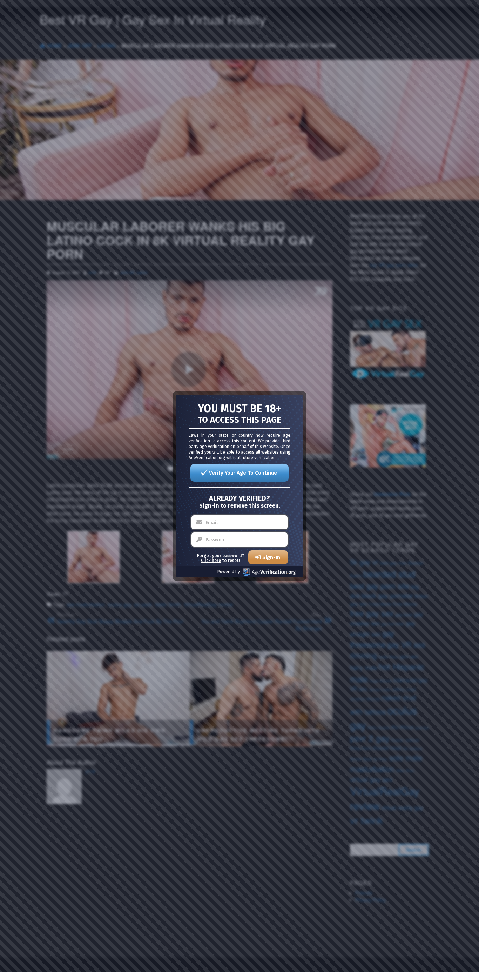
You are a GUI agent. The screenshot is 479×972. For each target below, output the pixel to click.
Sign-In (271, 557)
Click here (211, 560)
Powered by (228, 571)
